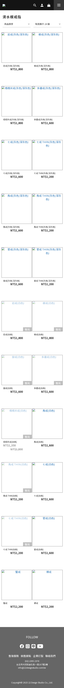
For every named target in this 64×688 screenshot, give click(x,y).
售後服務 (14, 656)
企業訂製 (38, 656)
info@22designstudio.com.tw (32, 667)
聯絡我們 (50, 656)
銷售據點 (26, 656)
